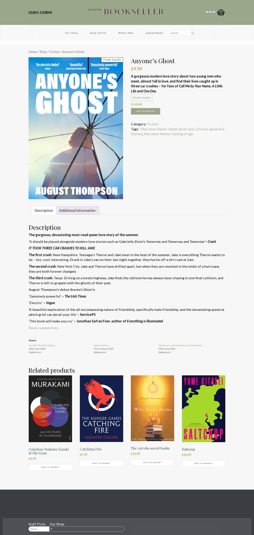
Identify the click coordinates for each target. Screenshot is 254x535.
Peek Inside (142, 97)
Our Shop (71, 33)
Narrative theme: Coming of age (168, 134)
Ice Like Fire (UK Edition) (42, 345)
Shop (43, 52)
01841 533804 (41, 12)
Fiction (54, 52)
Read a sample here (43, 328)
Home (33, 52)
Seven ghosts (101, 345)
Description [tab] (44, 210)
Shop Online (98, 33)
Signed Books (154, 33)
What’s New (126, 33)
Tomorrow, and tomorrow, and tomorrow (180, 345)
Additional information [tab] (77, 210)
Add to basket (145, 111)
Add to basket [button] (50, 467)
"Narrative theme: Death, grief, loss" (167, 129)
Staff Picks (37, 524)
